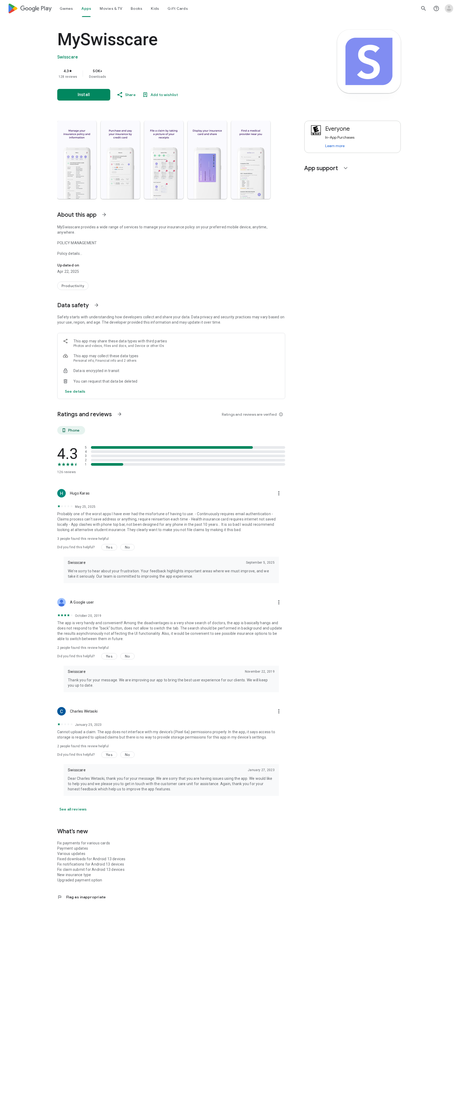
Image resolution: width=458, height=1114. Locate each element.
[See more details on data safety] (75, 391)
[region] (163, 73)
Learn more (335, 145)
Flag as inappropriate (81, 897)
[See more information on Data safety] (96, 305)
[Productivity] (73, 286)
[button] (76, 160)
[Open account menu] (449, 8)
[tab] (66, 8)
